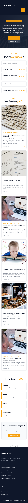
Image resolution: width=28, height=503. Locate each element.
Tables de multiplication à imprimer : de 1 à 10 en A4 (14, 270)
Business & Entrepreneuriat (8, 467)
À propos (3, 486)
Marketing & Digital (6, 475)
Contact (3, 489)
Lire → (23, 146)
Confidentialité (4, 494)
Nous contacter (14, 41)
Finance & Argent (5, 470)
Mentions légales (5, 491)
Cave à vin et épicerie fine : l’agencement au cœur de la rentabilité (14, 314)
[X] (15, 446)
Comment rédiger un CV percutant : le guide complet (12, 181)
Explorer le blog (14, 38)
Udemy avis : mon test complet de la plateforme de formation (12, 359)
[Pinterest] (17, 446)
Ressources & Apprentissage (8, 478)
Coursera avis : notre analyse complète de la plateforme (14, 226)
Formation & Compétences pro (8, 472)
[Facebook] (10, 446)
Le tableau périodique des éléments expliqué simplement (14, 136)
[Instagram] (12, 446)
